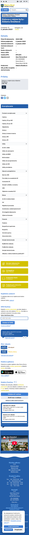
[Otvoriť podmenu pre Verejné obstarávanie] (26, 240)
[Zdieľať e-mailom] (7, 98)
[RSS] (1, 1)
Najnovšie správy (10, 338)
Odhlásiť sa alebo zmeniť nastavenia (14, 400)
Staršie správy (6, 424)
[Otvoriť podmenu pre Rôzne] (26, 195)
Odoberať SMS (7, 323)
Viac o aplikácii (5, 375)
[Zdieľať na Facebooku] (2, 98)
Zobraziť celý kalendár (7, 355)
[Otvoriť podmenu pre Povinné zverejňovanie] (26, 113)
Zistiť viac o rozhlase (14, 397)
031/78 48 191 (14, 504)
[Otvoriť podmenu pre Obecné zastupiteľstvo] (26, 171)
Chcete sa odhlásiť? (6, 325)
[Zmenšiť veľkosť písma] (19, 1)
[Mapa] (4, 1)
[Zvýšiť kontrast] (17, 1)
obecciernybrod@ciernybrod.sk (14, 507)
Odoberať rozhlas (14, 394)
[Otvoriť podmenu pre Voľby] (26, 143)
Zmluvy (17, 29)
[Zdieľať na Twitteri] (5, 98)
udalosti (11, 300)
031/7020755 (14, 506)
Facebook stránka (14, 509)
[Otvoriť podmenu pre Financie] (26, 219)
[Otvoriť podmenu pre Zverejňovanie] (26, 110)
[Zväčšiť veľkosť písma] (21, 1)
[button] (24, 337)
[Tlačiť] (6, 1)
